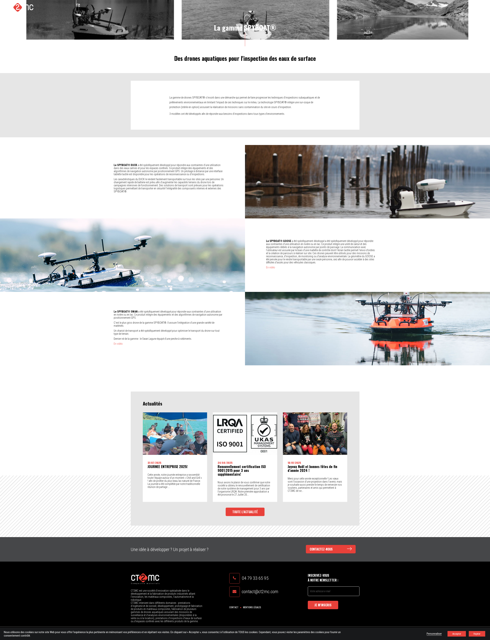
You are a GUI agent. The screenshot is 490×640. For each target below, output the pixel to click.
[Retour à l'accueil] (19, 7)
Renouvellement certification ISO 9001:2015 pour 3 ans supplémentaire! (242, 470)
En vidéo (270, 267)
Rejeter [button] (477, 633)
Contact (233, 607)
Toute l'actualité (245, 512)
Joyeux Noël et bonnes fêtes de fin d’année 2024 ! (312, 468)
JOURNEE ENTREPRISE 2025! (168, 466)
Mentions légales (252, 607)
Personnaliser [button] (434, 633)
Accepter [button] (456, 633)
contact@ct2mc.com (260, 591)
